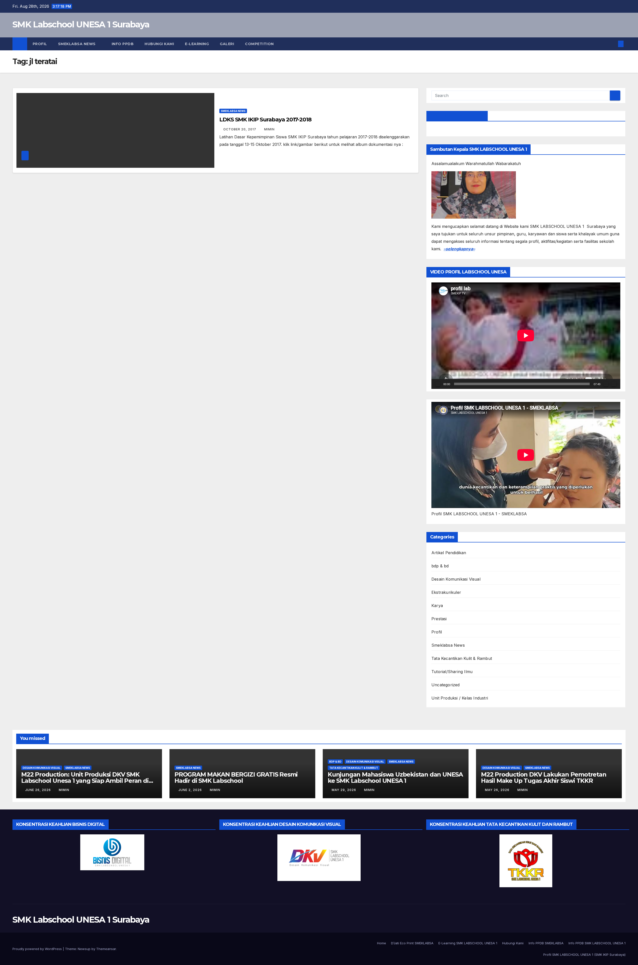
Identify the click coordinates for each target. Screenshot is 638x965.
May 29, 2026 (344, 790)
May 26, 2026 (497, 790)
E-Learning (197, 44)
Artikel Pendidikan (448, 552)
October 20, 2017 (240, 129)
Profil (40, 44)
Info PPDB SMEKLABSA (546, 943)
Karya (437, 605)
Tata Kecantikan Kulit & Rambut (461, 658)
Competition (259, 44)
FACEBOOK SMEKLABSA (457, 116)
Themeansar (106, 949)
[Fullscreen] (613, 383)
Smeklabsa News (77, 44)
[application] (525, 335)
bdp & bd (440, 565)
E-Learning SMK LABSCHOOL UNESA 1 (467, 943)
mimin (269, 129)
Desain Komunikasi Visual (455, 579)
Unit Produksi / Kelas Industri (459, 698)
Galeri (227, 44)
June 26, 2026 (38, 790)
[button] (612, 43)
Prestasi (439, 618)
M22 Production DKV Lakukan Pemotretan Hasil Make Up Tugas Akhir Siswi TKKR (543, 777)
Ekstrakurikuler (446, 592)
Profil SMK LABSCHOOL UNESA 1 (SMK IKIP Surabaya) (584, 955)
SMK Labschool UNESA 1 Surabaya (80, 24)
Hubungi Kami (159, 44)
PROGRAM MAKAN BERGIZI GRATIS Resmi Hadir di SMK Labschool (236, 777)
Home (381, 943)
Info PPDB (122, 44)
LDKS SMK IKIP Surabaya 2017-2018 (265, 119)
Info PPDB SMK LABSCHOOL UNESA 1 (597, 943)
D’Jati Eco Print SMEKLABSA (412, 943)
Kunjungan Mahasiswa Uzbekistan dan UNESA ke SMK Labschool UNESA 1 (395, 777)
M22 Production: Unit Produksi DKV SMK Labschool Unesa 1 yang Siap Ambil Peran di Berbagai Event (85, 780)
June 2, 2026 (190, 790)
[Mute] (605, 383)
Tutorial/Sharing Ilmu (452, 671)
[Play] (437, 383)
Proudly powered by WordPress (37, 949)
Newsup (84, 949)
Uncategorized (445, 684)
